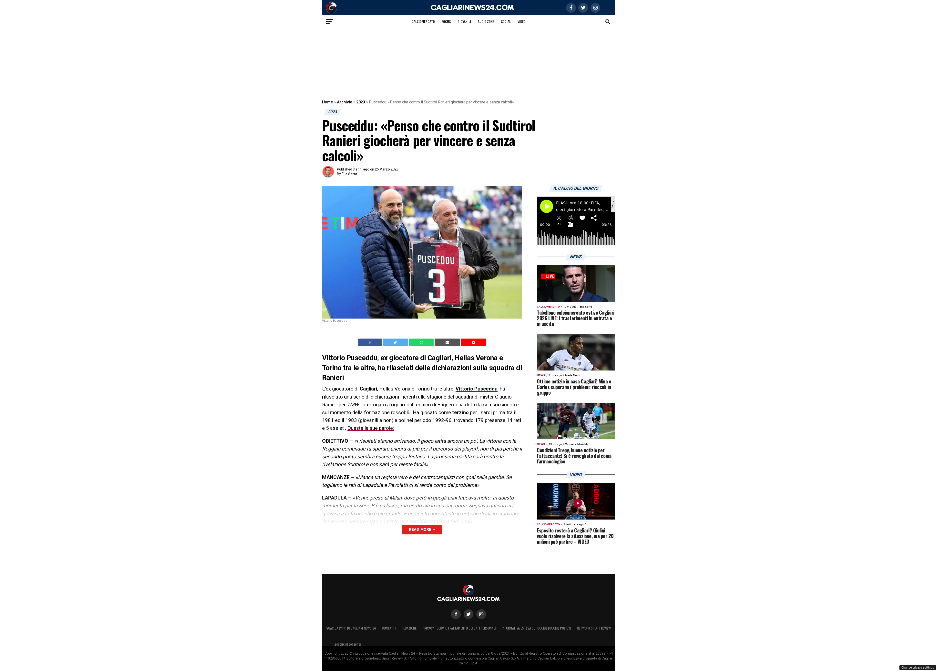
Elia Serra (349, 174)
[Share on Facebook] (370, 342)
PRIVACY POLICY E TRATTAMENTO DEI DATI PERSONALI (459, 628)
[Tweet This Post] (396, 342)
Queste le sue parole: (370, 428)
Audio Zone (486, 21)
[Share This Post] (422, 342)
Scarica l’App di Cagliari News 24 (351, 628)
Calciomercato (423, 21)
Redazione (409, 628)
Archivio (344, 102)
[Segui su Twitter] (468, 614)
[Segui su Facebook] (456, 614)
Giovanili (464, 21)
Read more (420, 529)
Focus (446, 21)
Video (522, 21)
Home (327, 102)
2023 (360, 102)
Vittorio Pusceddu (477, 389)
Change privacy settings (917, 667)
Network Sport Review (594, 628)
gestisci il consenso (348, 644)
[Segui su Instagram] (481, 614)
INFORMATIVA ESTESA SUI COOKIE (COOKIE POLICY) (536, 628)
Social (506, 21)
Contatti (389, 628)
